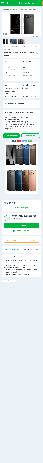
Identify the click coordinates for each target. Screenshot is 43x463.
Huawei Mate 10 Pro (9, 281)
